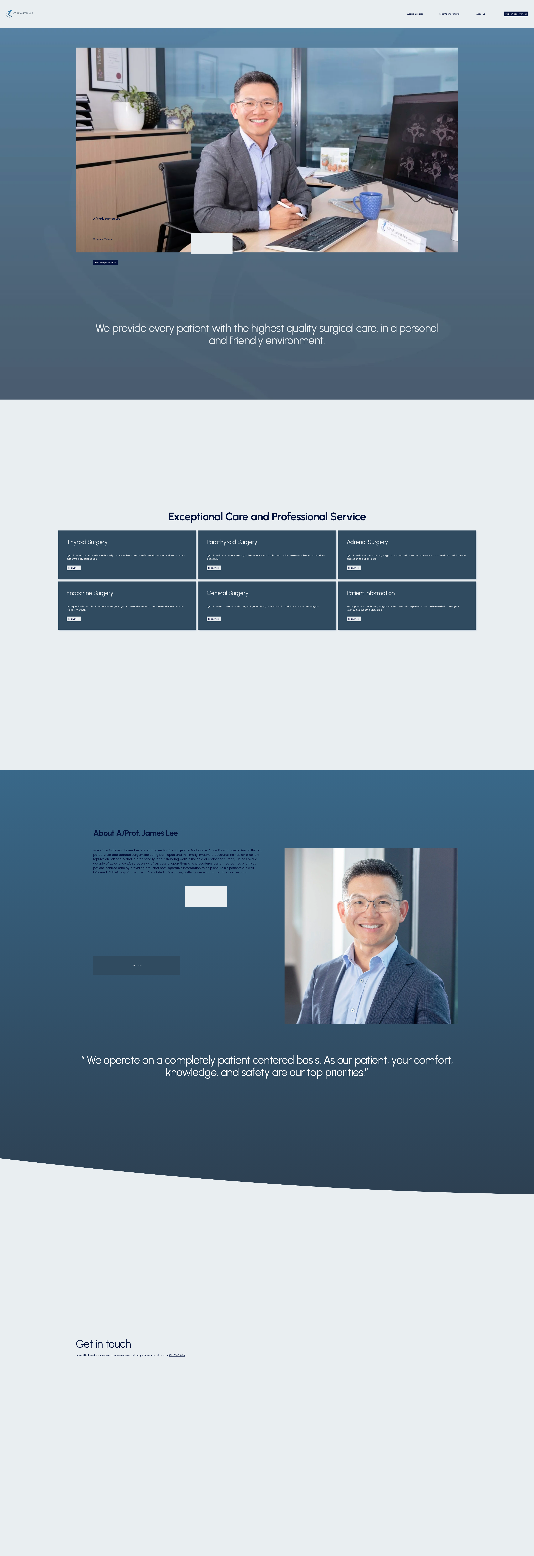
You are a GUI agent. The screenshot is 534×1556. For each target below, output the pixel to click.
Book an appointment (516, 14)
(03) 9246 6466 (177, 1355)
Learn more (74, 567)
